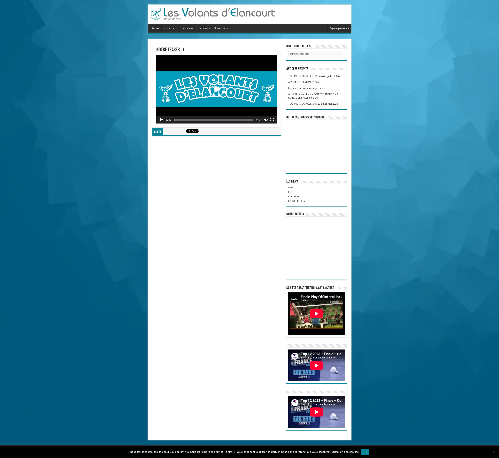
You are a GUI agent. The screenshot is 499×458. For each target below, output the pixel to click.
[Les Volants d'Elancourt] (213, 13)
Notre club (169, 28)
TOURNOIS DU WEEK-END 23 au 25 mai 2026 (313, 103)
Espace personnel (339, 28)
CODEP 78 (293, 196)
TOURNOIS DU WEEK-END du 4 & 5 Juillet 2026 (314, 76)
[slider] (213, 120)
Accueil (155, 28)
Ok (365, 452)
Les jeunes (187, 28)
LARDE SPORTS (296, 200)
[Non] (494, 452)
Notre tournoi (221, 28)
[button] (217, 89)
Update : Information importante (306, 88)
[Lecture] (161, 120)
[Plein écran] (272, 120)
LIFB (290, 192)
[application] (216, 89)
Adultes (203, 28)
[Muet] (266, 120)
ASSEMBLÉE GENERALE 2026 (303, 82)
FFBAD (292, 187)
